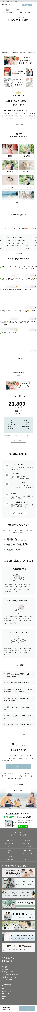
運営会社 (5, 967)
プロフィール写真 (28, 856)
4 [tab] (19, 253)
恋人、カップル (27, 853)
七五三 (9, 850)
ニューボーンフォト (27, 847)
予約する (27, 5)
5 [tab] (20, 253)
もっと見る (27, 248)
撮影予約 (27, 1008)
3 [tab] (18, 253)
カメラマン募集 (7, 979)
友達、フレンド (9, 856)
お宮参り (9, 847)
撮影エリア (8, 961)
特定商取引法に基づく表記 (10, 974)
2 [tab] (17, 253)
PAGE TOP (18, 832)
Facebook (6, 993)
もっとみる (17, 202)
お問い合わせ (28, 860)
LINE (4, 996)
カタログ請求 (18, 790)
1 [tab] (16, 253)
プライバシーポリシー (9, 972)
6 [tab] (21, 253)
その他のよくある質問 (18, 734)
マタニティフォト (28, 850)
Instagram (6, 988)
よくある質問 (18, 784)
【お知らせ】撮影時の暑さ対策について (10, 1)
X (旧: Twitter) (7, 991)
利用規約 (5, 969)
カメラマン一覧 (9, 843)
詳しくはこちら (18, 440)
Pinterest (5, 999)
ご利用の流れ (9, 840)
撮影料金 (27, 840)
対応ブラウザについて (9, 977)
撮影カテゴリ (9, 958)
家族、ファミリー (28, 843)
